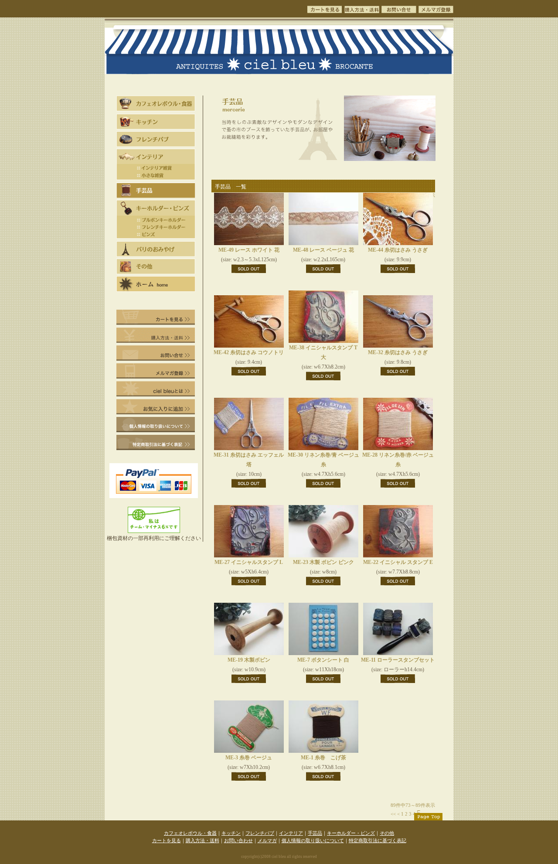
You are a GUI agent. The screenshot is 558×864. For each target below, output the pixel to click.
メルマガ (267, 840)
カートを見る (166, 840)
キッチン (231, 833)
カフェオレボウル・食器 (190, 833)
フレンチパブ (259, 833)
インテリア (291, 833)
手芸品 (315, 833)
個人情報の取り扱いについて (313, 840)
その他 (387, 833)
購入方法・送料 (202, 840)
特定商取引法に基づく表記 (377, 840)
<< (393, 813)
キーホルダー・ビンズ (351, 833)
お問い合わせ (238, 840)
